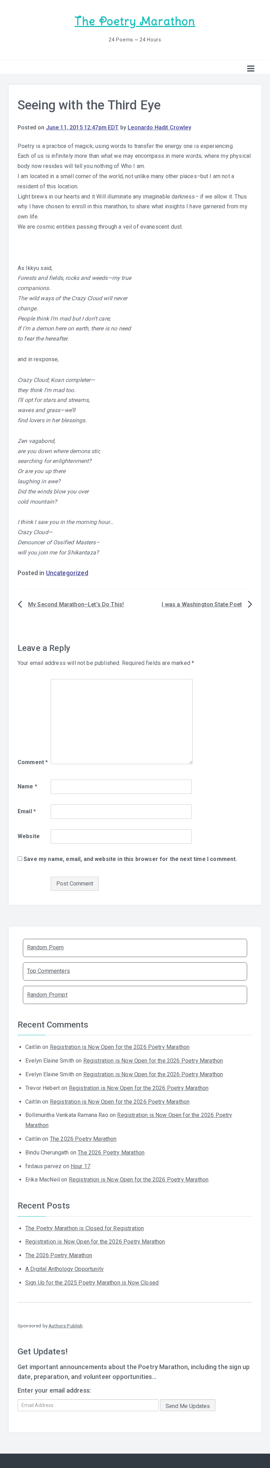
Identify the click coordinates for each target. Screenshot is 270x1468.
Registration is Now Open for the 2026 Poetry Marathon (119, 1047)
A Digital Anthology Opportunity (64, 1269)
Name (27, 786)
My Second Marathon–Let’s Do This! (76, 604)
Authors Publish (66, 1325)
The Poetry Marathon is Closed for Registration (84, 1228)
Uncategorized (67, 573)
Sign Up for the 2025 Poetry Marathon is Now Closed (92, 1282)
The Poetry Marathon (135, 21)
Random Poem (45, 947)
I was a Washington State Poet (202, 604)
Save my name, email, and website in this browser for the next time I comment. (130, 859)
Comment (33, 762)
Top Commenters (48, 971)
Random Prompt (47, 994)
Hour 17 (80, 1166)
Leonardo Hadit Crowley (159, 127)
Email (27, 811)
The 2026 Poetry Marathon (83, 1139)
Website (29, 836)
